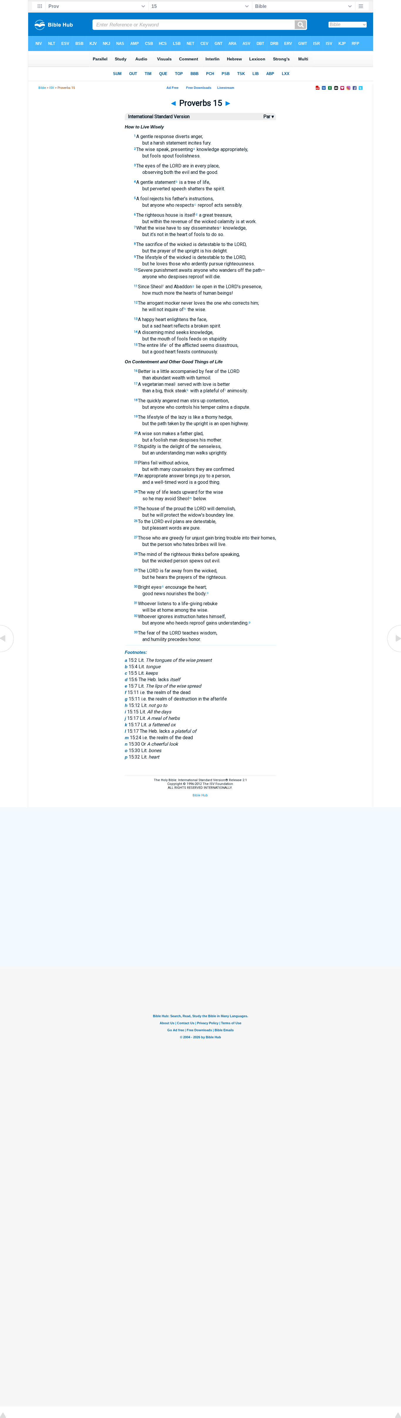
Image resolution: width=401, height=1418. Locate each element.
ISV (51, 88)
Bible (42, 88)
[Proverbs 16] (393, 651)
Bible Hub (200, 795)
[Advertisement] (200, 850)
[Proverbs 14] (7, 651)
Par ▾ (268, 116)
